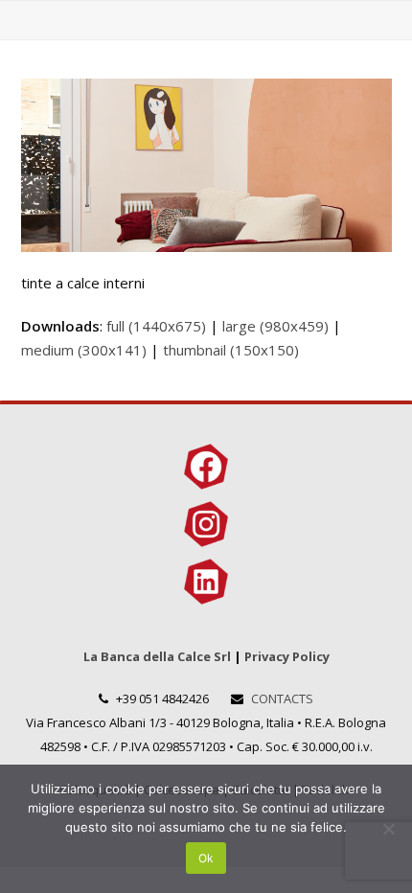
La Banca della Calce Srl (157, 656)
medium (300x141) (84, 349)
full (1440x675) (156, 325)
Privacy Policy (287, 656)
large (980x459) (275, 325)
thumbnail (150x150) (231, 349)
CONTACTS (282, 698)
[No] (388, 828)
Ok (206, 858)
